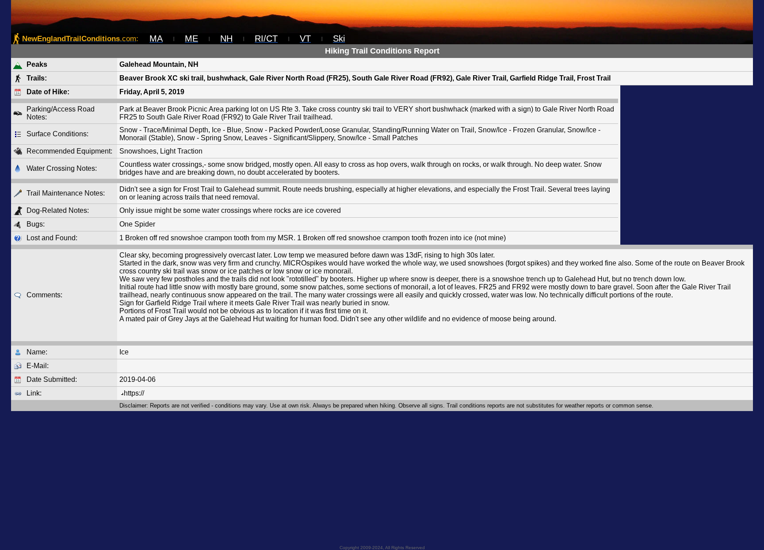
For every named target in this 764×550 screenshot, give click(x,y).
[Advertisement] (686, 165)
